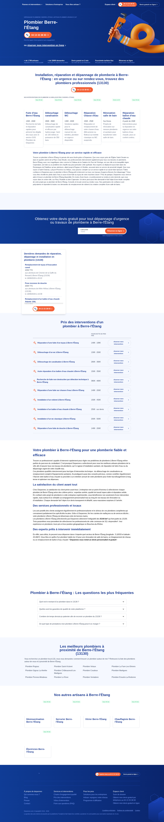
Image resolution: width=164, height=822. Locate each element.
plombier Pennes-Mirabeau (36, 677)
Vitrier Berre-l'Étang (95, 719)
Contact (27, 803)
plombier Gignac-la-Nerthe (36, 670)
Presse (27, 800)
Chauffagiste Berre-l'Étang (125, 720)
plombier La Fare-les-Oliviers (123, 666)
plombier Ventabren (91, 677)
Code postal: (84, 229)
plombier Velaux (89, 666)
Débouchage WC (71, 114)
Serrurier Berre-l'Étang (64, 720)
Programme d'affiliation (92, 800)
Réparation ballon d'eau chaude (129, 116)
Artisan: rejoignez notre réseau (95, 797)
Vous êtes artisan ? (72, 4)
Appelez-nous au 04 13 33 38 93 (109, 774)
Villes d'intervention (61, 800)
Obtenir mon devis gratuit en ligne (126, 803)
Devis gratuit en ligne (148, 4)
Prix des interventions (62, 797)
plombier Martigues (119, 670)
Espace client (110, 4)
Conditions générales (108, 810)
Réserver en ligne (114, 231)
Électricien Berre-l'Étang (35, 750)
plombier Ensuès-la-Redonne (124, 677)
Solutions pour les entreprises (95, 794)
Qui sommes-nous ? (32, 794)
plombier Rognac (32, 666)
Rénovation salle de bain (110, 114)
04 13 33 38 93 (38, 35)
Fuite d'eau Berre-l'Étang (33, 114)
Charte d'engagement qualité (65, 794)
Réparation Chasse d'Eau (91, 114)
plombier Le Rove (61, 677)
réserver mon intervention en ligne (45, 45)
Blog (26, 797)
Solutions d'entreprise (54, 4)
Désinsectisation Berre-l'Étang (35, 720)
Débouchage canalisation (51, 114)
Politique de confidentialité (125, 810)
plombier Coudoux (90, 670)
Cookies (137, 810)
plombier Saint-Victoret (63, 666)
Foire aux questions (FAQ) (64, 803)
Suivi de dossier (119, 794)
